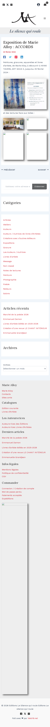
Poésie (6, 284)
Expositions (8, 243)
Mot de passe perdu (12, 492)
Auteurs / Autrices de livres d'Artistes (21, 234)
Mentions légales (10, 469)
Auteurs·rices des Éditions (15, 424)
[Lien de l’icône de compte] (38, 4)
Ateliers (7, 224)
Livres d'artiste (10, 257)
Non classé (8, 266)
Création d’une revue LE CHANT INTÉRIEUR (25, 328)
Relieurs (7, 289)
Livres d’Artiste (9, 412)
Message (7, 261)
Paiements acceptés (12, 495)
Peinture (7, 275)
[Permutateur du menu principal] (44, 18)
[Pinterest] (16, 57)
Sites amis (7, 397)
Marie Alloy (7, 391)
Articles (7, 220)
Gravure (7, 247)
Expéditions (7, 498)
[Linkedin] (22, 57)
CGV (4, 476)
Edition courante (10, 408)
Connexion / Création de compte (18, 488)
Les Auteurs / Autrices (14, 252)
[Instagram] (11, 5)
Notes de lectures (12, 270)
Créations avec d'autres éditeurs (19, 238)
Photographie (9, 279)
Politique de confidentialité (15, 473)
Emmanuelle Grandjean (15, 333)
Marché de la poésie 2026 (15, 314)
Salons (6, 293)
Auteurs (7, 229)
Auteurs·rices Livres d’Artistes (17, 427)
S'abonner (39, 186)
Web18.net (33, 718)
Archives (6, 365)
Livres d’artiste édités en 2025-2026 (20, 323)
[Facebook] (4, 5)
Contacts (6, 394)
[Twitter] (7, 5)
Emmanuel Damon (12, 319)
